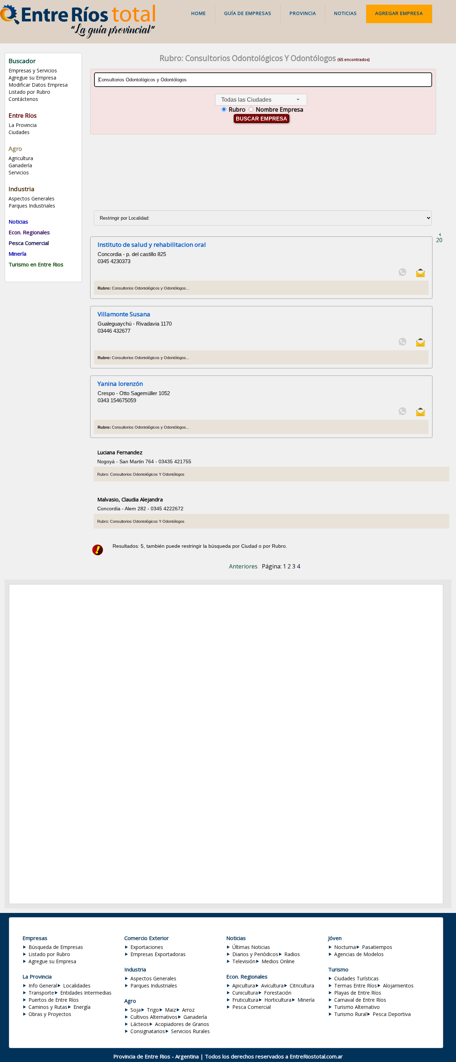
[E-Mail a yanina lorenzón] (421, 415)
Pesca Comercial (251, 1007)
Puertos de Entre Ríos (53, 999)
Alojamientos (398, 985)
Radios (292, 954)
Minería (306, 999)
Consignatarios (147, 1031)
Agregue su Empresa (32, 77)
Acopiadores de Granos (182, 1024)
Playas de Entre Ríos (357, 992)
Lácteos (139, 1024)
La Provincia (23, 125)
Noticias (345, 13)
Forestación (277, 992)
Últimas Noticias (251, 947)
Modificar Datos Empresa (38, 84)
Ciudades (19, 132)
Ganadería (20, 165)
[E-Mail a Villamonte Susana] (421, 345)
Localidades (76, 985)
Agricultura (21, 158)
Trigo (153, 1009)
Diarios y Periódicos (255, 954)
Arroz (188, 1009)
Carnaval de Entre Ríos (360, 999)
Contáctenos (23, 99)
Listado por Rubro (29, 91)
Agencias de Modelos (359, 954)
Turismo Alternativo (357, 1007)
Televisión (243, 961)
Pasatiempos (377, 947)
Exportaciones (146, 947)
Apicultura (243, 985)
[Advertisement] (264, 170)
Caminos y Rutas (47, 1007)
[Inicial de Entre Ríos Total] (77, 37)
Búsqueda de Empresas (55, 947)
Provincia (303, 13)
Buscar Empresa (261, 119)
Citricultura (302, 985)
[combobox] (261, 100)
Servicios (19, 172)
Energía (81, 1007)
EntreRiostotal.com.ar (316, 1056)
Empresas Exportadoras (158, 954)
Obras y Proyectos (49, 1014)
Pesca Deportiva (392, 1014)
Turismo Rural (350, 1014)
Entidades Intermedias (86, 992)
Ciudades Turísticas (356, 978)
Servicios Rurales (190, 1031)
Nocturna (345, 947)
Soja (135, 1009)
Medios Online (278, 961)
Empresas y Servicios (33, 70)
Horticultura (277, 999)
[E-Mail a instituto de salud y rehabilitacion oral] (421, 275)
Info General (42, 985)
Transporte (41, 992)
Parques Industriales (32, 205)
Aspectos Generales (32, 198)
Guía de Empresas (247, 13)
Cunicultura (245, 992)
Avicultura (272, 985)
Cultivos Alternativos (153, 1017)
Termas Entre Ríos (355, 985)
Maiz (170, 1009)
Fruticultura (245, 999)
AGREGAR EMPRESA (399, 13)
